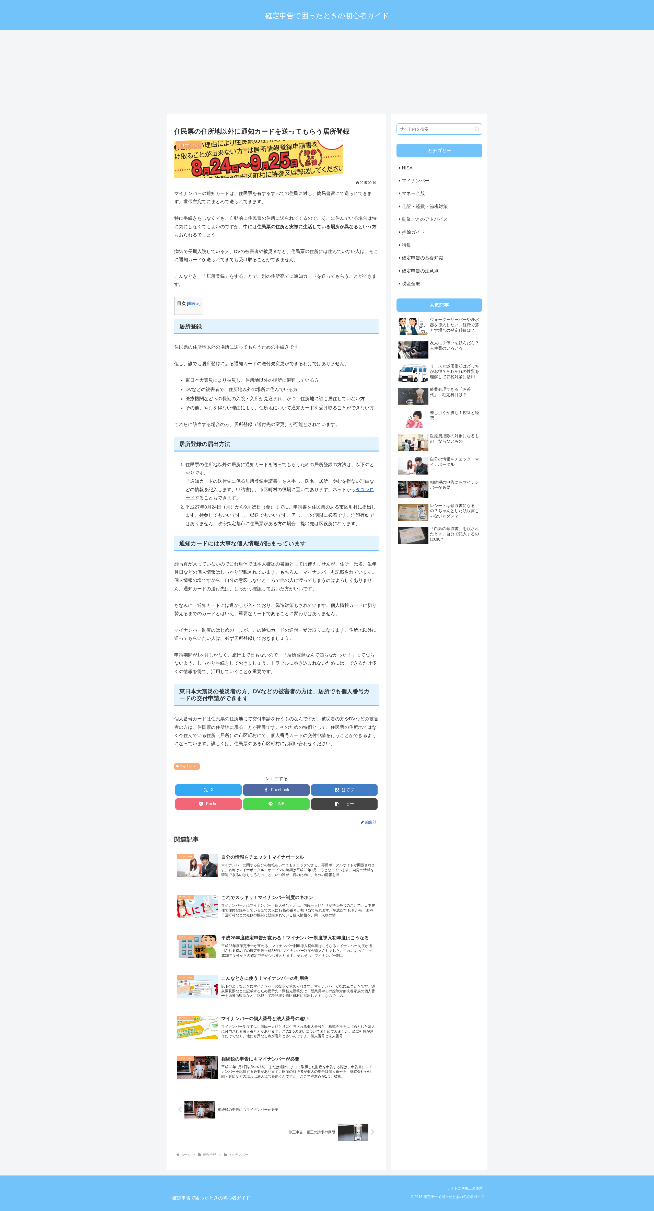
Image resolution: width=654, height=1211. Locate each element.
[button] (344, 804)
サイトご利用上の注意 (465, 1188)
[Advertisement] (327, 72)
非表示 (194, 303)
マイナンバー (189, 766)
